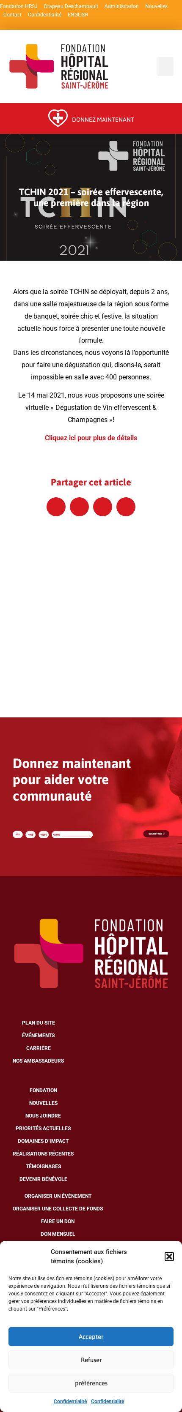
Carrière (38, 1048)
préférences (91, 1383)
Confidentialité (70, 1401)
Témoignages (43, 1166)
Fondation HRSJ (19, 6)
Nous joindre (43, 1116)
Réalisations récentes (43, 1154)
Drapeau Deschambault (71, 6)
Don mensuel (58, 1234)
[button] (169, 1256)
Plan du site (38, 1023)
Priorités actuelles (43, 1128)
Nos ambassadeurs (38, 1061)
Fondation (43, 1090)
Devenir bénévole (43, 1179)
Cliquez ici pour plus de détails (91, 438)
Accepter (91, 1336)
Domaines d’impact (43, 1141)
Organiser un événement (58, 1196)
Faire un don (57, 1221)
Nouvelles (156, 6)
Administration (122, 6)
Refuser (91, 1359)
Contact (12, 15)
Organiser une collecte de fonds (58, 1209)
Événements (38, 1036)
